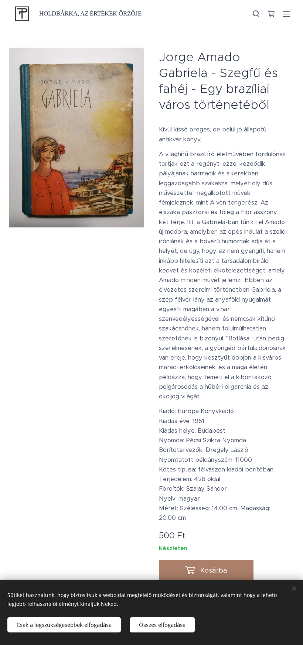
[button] (255, 13)
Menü (286, 13)
